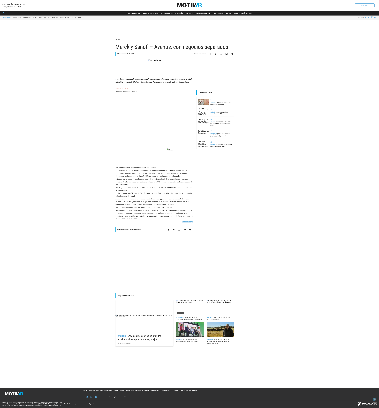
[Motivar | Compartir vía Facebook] (210, 54)
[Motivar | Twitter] (369, 17)
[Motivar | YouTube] (375, 17)
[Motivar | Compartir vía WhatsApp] (221, 54)
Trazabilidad (42, 17)
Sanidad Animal (167, 13)
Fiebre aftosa (27, 17)
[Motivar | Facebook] (365, 17)
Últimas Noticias (134, 13)
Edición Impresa (246, 13)
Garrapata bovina (53, 17)
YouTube (96, 397)
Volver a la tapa (187, 221)
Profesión (189, 13)
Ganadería (179, 13)
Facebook (83, 397)
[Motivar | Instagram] (372, 17)
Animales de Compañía (203, 13)
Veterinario (80, 17)
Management (218, 13)
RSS (125, 397)
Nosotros (104, 397)
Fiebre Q (73, 17)
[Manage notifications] (374, 399)
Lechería (229, 13)
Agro (236, 13)
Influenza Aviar (64, 17)
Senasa (35, 17)
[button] (365, 5)
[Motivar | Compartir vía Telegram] (232, 54)
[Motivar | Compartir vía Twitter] (216, 54)
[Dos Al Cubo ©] (368, 405)
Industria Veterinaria (151, 13)
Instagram (91, 397)
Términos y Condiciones (115, 397)
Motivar (118, 39)
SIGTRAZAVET (17, 17)
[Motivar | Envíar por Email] (226, 54)
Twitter (87, 397)
